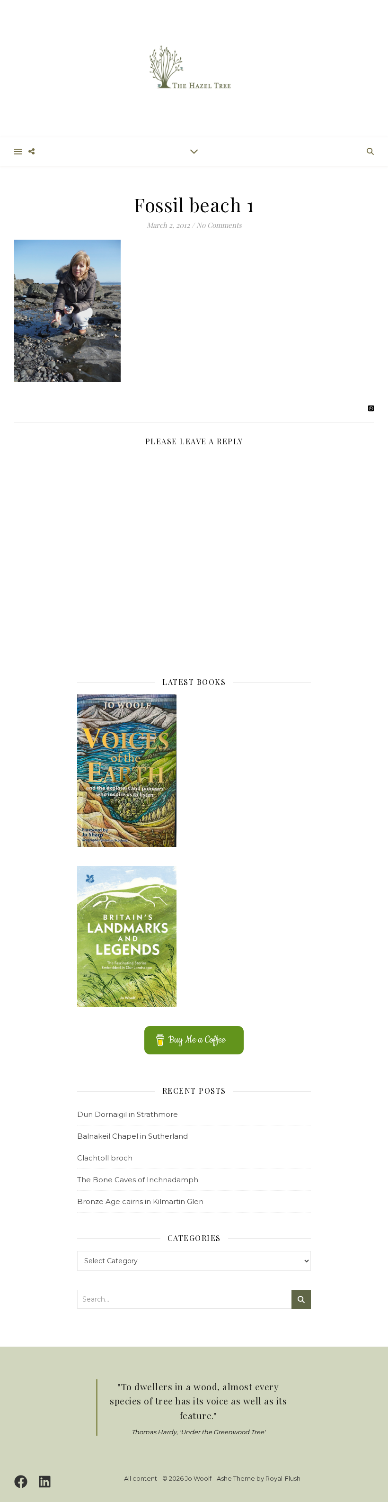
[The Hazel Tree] (194, 68)
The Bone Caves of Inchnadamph (137, 1179)
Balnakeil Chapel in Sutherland (132, 1136)
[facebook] (22, 1482)
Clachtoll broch (104, 1157)
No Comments (219, 225)
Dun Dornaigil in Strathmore (127, 1114)
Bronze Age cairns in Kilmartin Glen (140, 1201)
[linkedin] (45, 1482)
